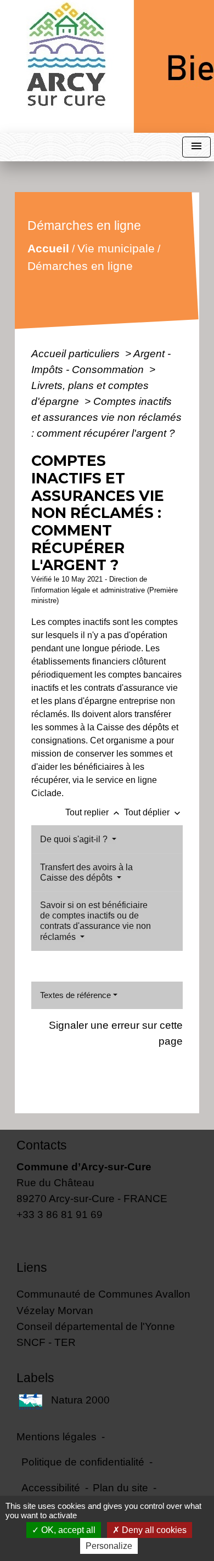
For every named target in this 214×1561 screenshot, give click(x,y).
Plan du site (120, 1487)
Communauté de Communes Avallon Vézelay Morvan (103, 1302)
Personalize (109, 1546)
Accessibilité (50, 1487)
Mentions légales (56, 1436)
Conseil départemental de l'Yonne (95, 1326)
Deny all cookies (153, 1530)
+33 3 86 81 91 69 (59, 1214)
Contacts (41, 1145)
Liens (31, 1267)
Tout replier (93, 812)
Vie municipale (116, 248)
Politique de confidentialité (82, 1462)
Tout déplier (153, 812)
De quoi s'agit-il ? (75, 839)
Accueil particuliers (76, 353)
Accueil (48, 248)
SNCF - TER (46, 1342)
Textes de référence (75, 995)
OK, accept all (67, 1530)
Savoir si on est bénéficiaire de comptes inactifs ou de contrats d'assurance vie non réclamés (95, 921)
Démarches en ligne (80, 266)
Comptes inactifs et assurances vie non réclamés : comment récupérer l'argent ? (106, 417)
